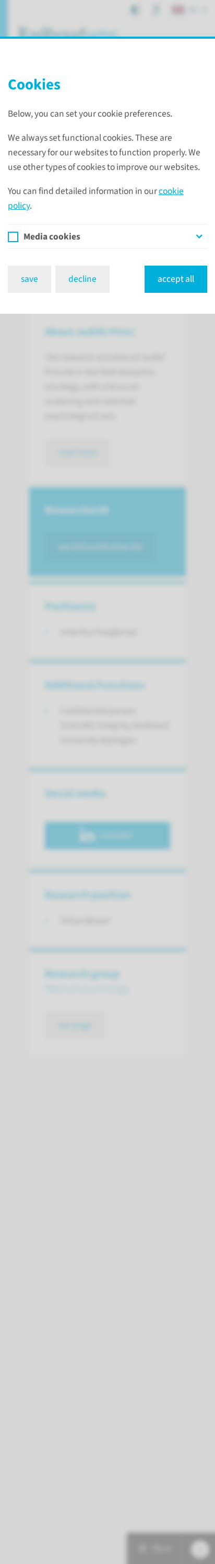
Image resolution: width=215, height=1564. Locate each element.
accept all (176, 279)
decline (82, 279)
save (29, 279)
